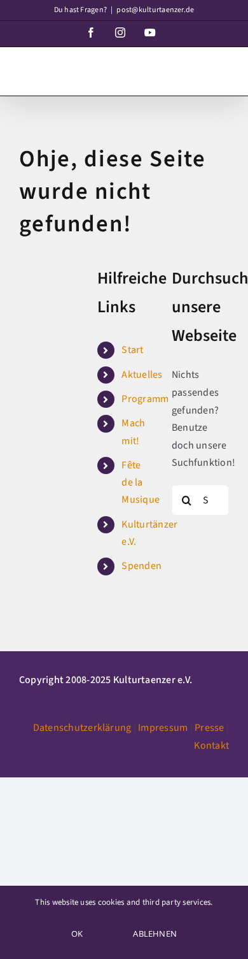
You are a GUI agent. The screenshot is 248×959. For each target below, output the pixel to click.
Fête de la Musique (140, 482)
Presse (209, 728)
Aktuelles (141, 375)
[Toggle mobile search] (196, 68)
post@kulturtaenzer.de (155, 9)
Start (132, 350)
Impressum (163, 728)
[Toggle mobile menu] (222, 68)
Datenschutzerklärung (82, 728)
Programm (145, 399)
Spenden (141, 566)
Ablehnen (155, 933)
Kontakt (211, 746)
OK (77, 933)
